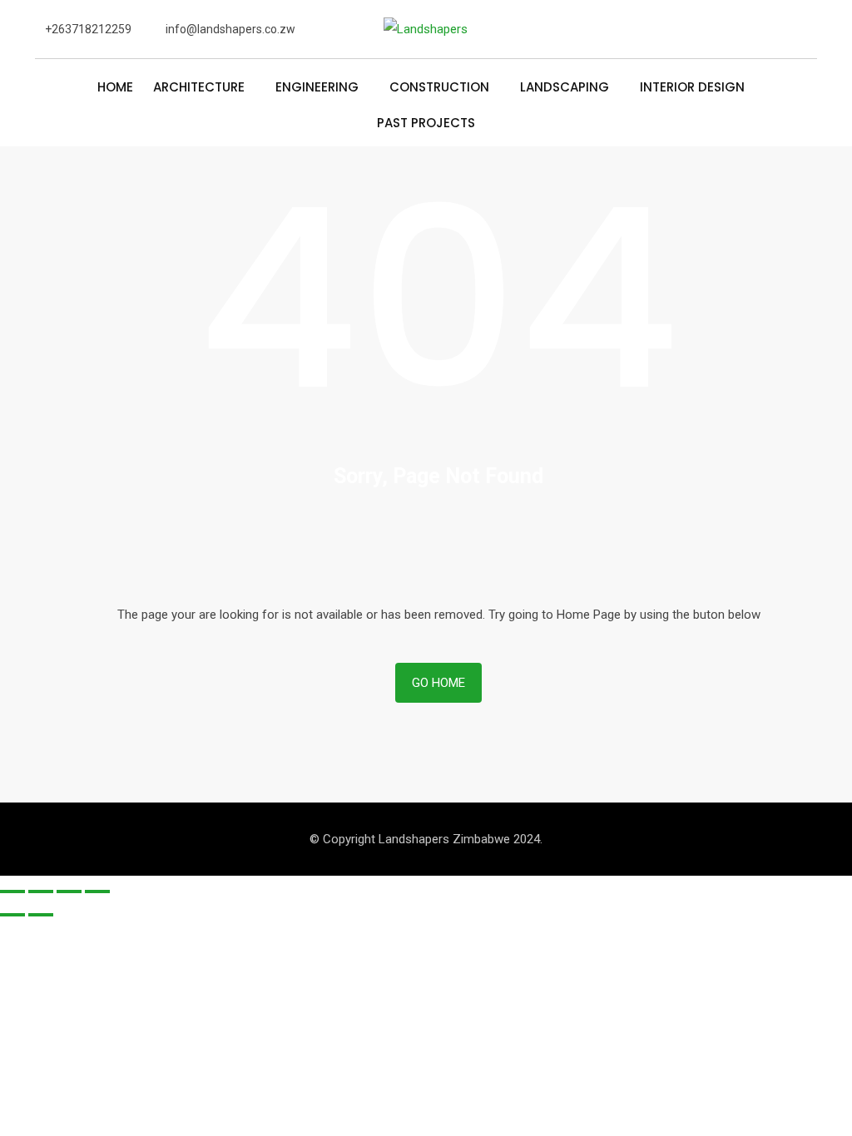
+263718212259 (88, 29)
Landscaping (564, 88)
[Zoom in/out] (97, 891)
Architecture (199, 88)
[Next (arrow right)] (40, 914)
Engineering (317, 88)
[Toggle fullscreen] (69, 891)
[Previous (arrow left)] (12, 914)
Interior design (692, 88)
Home (115, 88)
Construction (439, 88)
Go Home (438, 682)
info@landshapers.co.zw (230, 29)
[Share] (40, 891)
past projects (426, 123)
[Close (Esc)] (12, 891)
